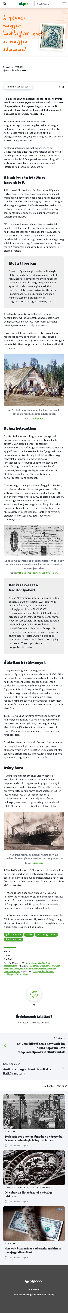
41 (62, 86)
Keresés (5, 4)
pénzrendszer (13, 934)
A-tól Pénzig (43, 4)
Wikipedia (38, 418)
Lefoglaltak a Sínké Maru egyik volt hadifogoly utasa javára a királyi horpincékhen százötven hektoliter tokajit (32, 968)
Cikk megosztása (19, 87)
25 (61, 1097)
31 (61, 1153)
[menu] (64, 3)
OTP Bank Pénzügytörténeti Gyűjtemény (37, 573)
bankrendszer (13, 939)
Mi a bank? (11, 1132)
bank (29, 934)
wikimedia (38, 863)
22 (61, 1209)
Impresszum (34, 1289)
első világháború (46, 934)
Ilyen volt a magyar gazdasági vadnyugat (29, 1188)
